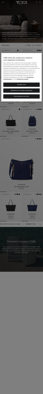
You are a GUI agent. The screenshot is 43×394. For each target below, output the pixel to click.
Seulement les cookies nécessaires (21, 90)
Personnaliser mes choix (21, 96)
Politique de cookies (22, 79)
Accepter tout (21, 84)
